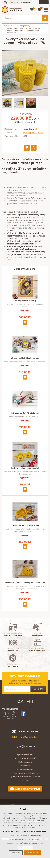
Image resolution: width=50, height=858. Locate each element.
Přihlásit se (14, 2)
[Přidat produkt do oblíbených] (27, 148)
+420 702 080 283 (28, 731)
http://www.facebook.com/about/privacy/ (28, 843)
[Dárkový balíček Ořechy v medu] (25, 344)
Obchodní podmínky (25, 769)
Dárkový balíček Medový (25, 300)
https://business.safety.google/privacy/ (27, 835)
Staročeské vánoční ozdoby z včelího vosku (25, 582)
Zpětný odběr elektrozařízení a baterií (25, 777)
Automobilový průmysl (27, 788)
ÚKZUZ (25, 780)
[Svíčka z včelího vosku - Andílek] (25, 454)
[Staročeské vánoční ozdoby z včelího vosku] (25, 569)
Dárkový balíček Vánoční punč (25, 413)
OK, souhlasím (32, 853)
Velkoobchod (25, 765)
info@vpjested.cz (29, 737)
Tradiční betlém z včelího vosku (25, 525)
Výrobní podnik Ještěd (33, 132)
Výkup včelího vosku (25, 754)
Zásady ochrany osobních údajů (25, 773)
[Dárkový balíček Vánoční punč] (25, 399)
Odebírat (38, 689)
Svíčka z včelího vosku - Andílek (25, 468)
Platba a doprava (25, 762)
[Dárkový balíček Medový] (25, 287)
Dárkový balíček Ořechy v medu (25, 358)
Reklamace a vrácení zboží (25, 758)
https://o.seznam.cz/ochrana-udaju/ (28, 839)
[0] (32, 9)
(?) (35, 128)
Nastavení (16, 853)
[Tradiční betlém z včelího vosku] (25, 511)
